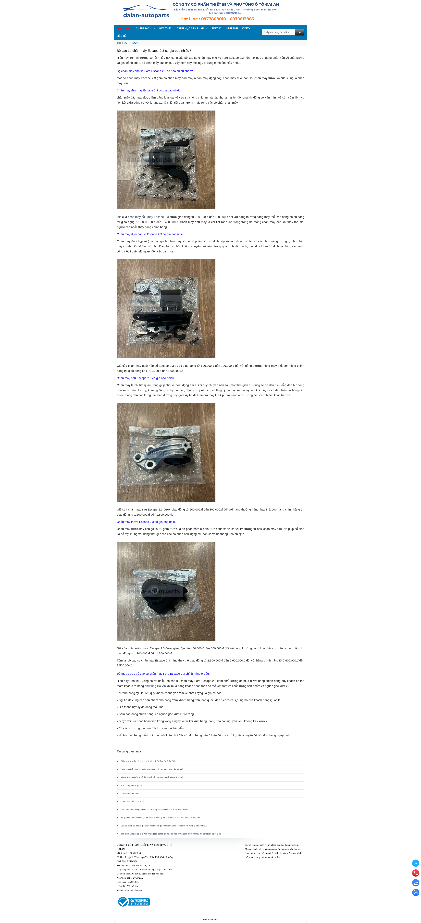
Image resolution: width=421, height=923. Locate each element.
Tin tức (134, 42)
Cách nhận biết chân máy (132, 801)
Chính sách (144, 28)
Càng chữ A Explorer (130, 793)
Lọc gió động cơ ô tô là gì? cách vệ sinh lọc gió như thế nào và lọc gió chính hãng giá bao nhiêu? (164, 826)
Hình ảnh (232, 28)
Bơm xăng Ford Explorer (132, 785)
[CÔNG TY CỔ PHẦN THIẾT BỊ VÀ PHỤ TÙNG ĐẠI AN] (210, 12)
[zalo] (415, 882)
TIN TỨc (217, 28)
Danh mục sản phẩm (191, 28)
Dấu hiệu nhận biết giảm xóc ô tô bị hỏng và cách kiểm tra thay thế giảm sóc (154, 810)
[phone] (415, 872)
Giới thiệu (166, 28)
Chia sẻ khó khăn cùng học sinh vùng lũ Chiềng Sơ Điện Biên (148, 761)
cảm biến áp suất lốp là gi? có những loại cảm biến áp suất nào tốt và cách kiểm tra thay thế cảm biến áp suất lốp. (171, 834)
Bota (216, 920)
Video (246, 28)
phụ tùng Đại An (155, 686)
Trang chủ (124, 28)
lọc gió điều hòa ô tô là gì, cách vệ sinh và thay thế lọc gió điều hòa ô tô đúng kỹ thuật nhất (161, 818)
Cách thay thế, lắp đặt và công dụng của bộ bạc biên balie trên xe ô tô (152, 769)
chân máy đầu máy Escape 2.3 (148, 217)
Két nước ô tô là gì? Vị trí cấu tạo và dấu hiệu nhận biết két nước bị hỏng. (153, 777)
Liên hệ (121, 36)
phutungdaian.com (133, 890)
